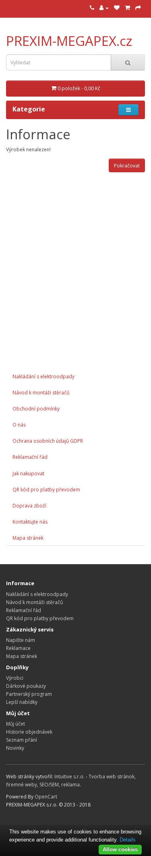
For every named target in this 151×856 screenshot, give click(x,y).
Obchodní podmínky (36, 408)
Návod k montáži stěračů (40, 392)
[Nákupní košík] (127, 7)
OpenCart (46, 796)
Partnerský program (29, 694)
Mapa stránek (27, 537)
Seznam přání (21, 739)
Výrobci (14, 677)
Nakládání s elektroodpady (43, 376)
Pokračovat (127, 165)
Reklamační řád (30, 457)
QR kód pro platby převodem (46, 489)
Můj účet (15, 723)
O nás (19, 424)
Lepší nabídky (21, 702)
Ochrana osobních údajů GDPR (47, 440)
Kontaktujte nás (30, 521)
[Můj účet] (104, 7)
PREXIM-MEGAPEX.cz (69, 41)
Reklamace (18, 648)
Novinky (15, 748)
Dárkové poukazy (26, 686)
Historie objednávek (29, 731)
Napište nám (20, 640)
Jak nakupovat (28, 473)
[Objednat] (138, 7)
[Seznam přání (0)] (117, 7)
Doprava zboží (29, 505)
